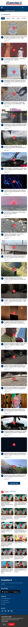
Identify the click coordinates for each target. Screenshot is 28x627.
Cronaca (24, 18)
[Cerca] (22, 7)
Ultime (18, 18)
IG (8, 610)
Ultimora (8, 18)
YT (11, 610)
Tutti (3, 18)
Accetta (11, 624)
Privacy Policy (4, 621)
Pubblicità (3, 604)
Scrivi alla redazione (5, 602)
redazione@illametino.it (6, 598)
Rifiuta (4, 624)
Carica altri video (14, 483)
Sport (13, 18)
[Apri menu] (2, 7)
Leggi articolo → (7, 40)
